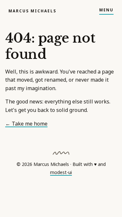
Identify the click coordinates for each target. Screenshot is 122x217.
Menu (106, 9)
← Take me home (26, 123)
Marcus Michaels (32, 10)
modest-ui (61, 172)
